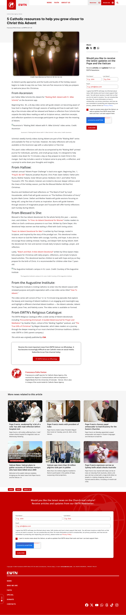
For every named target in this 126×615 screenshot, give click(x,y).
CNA (44, 337)
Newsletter (93, 2)
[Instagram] (117, 605)
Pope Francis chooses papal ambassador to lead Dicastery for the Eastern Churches (101, 426)
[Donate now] (113, 3)
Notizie (20, 14)
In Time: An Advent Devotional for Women (45, 220)
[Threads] (107, 605)
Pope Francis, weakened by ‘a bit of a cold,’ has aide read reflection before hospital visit (24, 426)
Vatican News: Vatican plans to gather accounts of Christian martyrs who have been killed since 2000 (24, 467)
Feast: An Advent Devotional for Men (27, 231)
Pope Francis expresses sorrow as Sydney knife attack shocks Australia (100, 466)
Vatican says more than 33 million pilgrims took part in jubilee (61, 466)
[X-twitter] (91, 605)
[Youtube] (96, 605)
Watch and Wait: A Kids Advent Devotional (35, 252)
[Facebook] (86, 605)
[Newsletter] (99, 3)
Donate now (106, 2)
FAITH (56, 2)
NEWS (49, 2)
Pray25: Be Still (18, 174)
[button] (87, 48)
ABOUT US (65, 2)
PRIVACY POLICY (92, 566)
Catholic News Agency (12, 14)
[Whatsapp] (102, 605)
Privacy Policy (108, 105)
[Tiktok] (112, 605)
